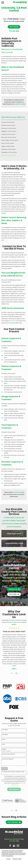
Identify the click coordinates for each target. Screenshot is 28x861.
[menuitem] (14, 122)
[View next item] (16, 673)
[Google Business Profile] (14, 845)
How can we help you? (7, 759)
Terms (16, 785)
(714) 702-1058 (14, 320)
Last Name (5, 734)
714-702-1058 (14, 31)
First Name (5, 729)
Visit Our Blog (13, 822)
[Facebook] (10, 845)
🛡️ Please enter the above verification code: (13, 771)
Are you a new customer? (8, 754)
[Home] (20, 2)
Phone (3, 739)
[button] (14, 594)
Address (4, 749)
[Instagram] (18, 845)
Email (3, 744)
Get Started (14, 27)
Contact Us (13, 589)
